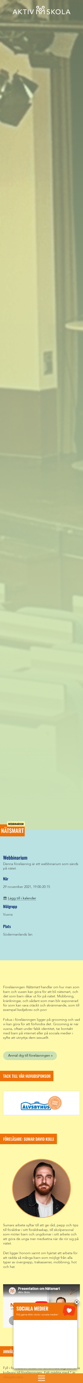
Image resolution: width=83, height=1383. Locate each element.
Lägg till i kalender (22, 898)
